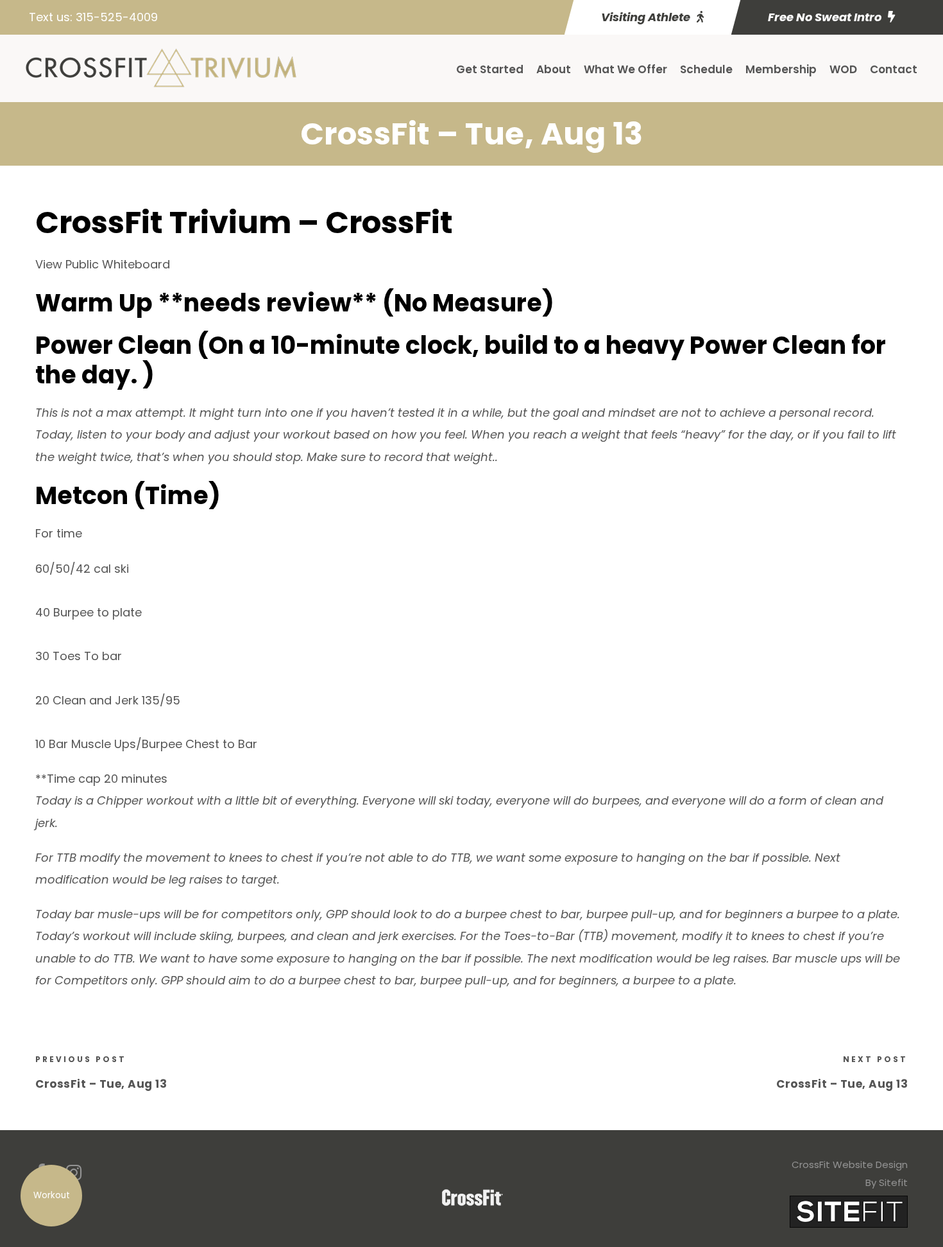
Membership (781, 69)
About (553, 69)
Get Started (489, 69)
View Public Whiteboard (102, 264)
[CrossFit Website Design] (849, 1210)
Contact (893, 69)
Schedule (706, 69)
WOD (843, 69)
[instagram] (73, 1173)
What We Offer (625, 69)
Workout (51, 1195)
